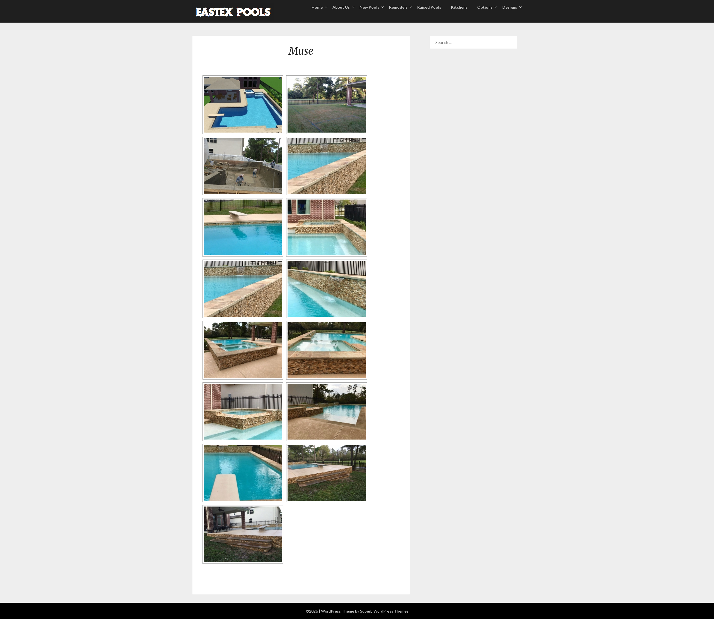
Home (317, 7)
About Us (341, 7)
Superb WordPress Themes (384, 611)
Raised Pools (429, 7)
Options (485, 7)
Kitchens (459, 7)
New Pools (369, 7)
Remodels (398, 7)
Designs (509, 7)
